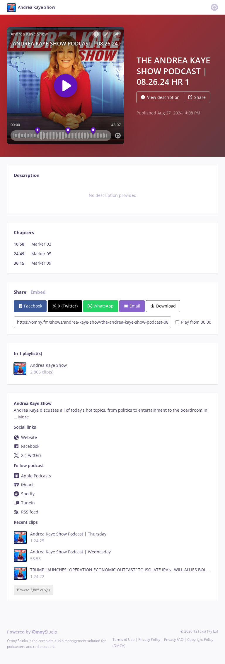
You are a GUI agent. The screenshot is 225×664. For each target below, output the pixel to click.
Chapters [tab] (24, 232)
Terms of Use (123, 639)
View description (163, 97)
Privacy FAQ (173, 639)
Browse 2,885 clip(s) (33, 590)
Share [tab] (20, 292)
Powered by (19, 632)
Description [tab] (27, 175)
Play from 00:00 (196, 322)
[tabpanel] (112, 195)
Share (200, 97)
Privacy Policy (149, 639)
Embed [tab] (38, 292)
